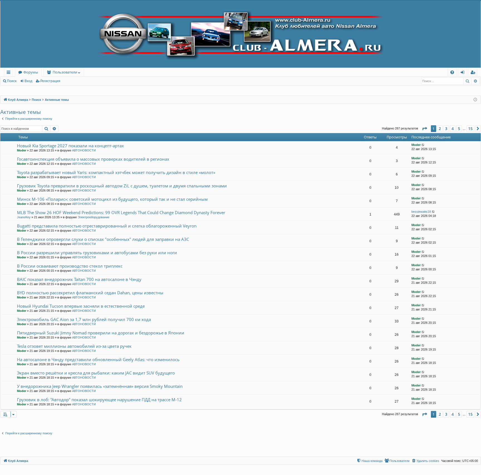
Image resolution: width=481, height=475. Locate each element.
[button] (424, 128)
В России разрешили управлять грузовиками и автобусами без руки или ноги (97, 252)
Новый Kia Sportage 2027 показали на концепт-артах (70, 145)
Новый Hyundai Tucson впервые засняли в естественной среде (81, 306)
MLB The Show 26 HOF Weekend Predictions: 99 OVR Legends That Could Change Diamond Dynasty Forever (121, 212)
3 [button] (446, 128)
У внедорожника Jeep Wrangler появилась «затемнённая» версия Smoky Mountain (100, 386)
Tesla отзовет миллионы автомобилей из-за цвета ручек (74, 346)
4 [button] (452, 128)
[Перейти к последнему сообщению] (423, 145)
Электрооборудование (93, 217)
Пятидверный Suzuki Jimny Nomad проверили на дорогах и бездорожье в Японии (100, 333)
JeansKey (24, 217)
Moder (21, 150)
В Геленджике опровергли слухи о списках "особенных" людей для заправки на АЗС (103, 239)
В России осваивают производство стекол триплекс (69, 266)
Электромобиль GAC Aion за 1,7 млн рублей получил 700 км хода (84, 319)
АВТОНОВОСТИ (84, 150)
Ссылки (9, 73)
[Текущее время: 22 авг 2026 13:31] (475, 100)
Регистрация (50, 81)
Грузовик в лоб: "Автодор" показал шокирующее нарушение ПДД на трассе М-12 (99, 399)
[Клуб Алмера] (240, 34)
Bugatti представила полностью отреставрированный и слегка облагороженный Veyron (107, 226)
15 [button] (470, 128)
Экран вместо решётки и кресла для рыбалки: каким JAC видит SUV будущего (96, 373)
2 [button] (440, 128)
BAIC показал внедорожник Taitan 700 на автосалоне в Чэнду (79, 279)
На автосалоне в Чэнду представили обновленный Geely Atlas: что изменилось (98, 359)
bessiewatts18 (421, 211)
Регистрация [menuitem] (474, 73)
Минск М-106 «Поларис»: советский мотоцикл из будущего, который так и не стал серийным (112, 199)
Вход (28, 81)
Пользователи (65, 72)
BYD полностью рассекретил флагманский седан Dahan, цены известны (90, 292)
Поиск (11, 81)
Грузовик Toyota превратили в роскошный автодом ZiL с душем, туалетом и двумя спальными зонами (122, 185)
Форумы (30, 72)
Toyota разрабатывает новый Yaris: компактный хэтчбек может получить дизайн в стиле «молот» (116, 172)
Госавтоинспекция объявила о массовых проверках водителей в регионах (93, 159)
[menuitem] (452, 72)
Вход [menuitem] (463, 73)
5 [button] (459, 128)
